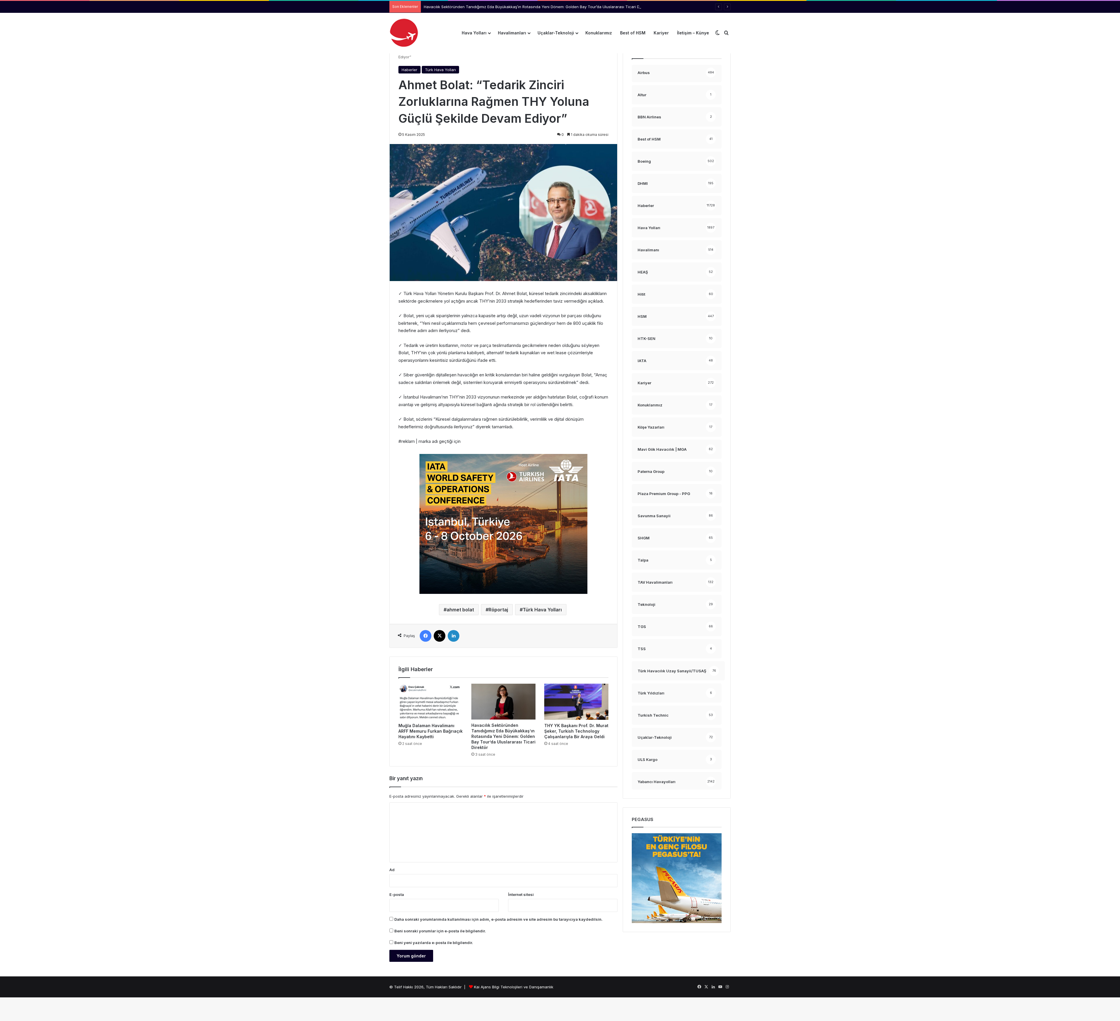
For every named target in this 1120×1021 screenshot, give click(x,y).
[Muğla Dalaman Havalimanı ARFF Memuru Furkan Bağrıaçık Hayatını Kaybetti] (430, 702)
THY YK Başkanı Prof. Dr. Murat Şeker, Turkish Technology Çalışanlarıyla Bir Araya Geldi (576, 731)
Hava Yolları (474, 32)
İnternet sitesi (521, 894)
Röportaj (498, 610)
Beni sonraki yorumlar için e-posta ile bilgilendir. (440, 931)
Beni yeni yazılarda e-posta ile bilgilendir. (433, 942)
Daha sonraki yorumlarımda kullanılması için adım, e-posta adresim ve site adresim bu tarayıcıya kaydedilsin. (498, 919)
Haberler (409, 69)
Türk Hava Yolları (440, 69)
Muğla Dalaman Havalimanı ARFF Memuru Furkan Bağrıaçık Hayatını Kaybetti (430, 731)
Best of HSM (632, 32)
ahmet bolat (460, 610)
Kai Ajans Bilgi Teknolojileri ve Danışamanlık (513, 987)
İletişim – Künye (693, 32)
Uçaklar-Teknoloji (556, 32)
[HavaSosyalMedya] (404, 33)
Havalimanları (512, 32)
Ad (392, 869)
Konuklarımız (598, 32)
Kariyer (661, 32)
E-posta (396, 894)
